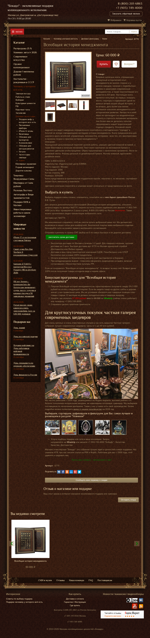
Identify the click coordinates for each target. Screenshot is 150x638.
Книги (21, 160)
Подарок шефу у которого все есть (27, 120)
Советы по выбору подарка (19, 599)
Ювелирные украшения (26, 164)
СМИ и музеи (45, 580)
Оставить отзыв (128, 500)
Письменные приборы (24, 126)
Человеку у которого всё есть (24, 88)
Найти (134, 31)
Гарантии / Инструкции (75, 602)
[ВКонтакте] (59, 472)
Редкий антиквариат (25, 167)
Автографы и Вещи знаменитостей (23, 196)
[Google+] (75, 472)
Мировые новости (19, 226)
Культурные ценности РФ (25, 104)
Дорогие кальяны (24, 170)
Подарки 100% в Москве (21, 204)
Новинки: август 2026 (25, 52)
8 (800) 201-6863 (130, 3)
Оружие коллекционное (21, 66)
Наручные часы (23, 109)
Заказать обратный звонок (126, 13)
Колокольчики (25, 143)
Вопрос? (129, 64)
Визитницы (24, 134)
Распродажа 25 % (22, 48)
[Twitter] (79, 472)
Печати (22, 151)
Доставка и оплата (75, 599)
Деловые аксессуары (25, 116)
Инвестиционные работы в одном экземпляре (22, 213)
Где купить (75, 605)
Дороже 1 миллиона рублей (23, 73)
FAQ (90, 580)
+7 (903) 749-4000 (129, 7)
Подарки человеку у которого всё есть (24, 602)
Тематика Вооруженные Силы (23, 177)
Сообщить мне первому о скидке (91, 480)
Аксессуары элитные (24, 156)
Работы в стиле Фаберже (23, 98)
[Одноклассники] (67, 472)
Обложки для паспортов (25, 138)
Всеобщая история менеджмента (30, 561)
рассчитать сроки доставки (61, 237)
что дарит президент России (120, 197)
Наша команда (76, 580)
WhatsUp (71, 442)
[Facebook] (63, 472)
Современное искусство (20, 58)
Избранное (115, 20)
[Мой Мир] (71, 472)
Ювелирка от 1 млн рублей (23, 185)
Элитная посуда (23, 93)
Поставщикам (104, 580)
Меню (19, 31)
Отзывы (60, 580)
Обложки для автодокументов (26, 147)
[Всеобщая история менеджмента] (68, 75)
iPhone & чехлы (26, 131)
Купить (104, 64)
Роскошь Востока (22, 190)
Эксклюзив (21, 113)
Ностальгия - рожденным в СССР (23, 81)
